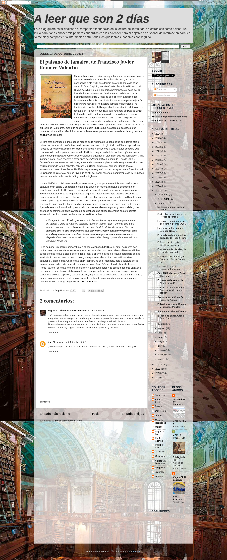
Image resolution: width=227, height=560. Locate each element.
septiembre (164, 324)
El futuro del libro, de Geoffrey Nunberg (168, 243)
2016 (158, 177)
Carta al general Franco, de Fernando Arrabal (171, 215)
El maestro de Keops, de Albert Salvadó (170, 281)
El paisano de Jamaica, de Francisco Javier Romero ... (171, 259)
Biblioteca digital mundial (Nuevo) (169, 116)
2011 (158, 369)
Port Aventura (177, 498)
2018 (158, 168)
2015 (158, 182)
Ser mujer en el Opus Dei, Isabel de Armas (171, 298)
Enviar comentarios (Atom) (69, 420)
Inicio (96, 413)
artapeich (160, 467)
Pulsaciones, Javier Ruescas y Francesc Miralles (172, 305)
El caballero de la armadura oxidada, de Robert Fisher (172, 236)
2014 (158, 186)
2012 (158, 364)
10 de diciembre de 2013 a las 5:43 (85, 310)
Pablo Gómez (159, 439)
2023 (158, 147)
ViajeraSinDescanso (160, 462)
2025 (158, 138)
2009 (158, 377)
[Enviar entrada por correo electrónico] (83, 290)
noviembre (164, 199)
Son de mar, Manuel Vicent (171, 311)
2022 (158, 151)
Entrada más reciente (55, 413)
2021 (158, 155)
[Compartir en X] (95, 290)
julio (160, 332)
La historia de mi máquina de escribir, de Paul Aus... (171, 222)
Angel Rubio (158, 400)
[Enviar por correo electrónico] (89, 290)
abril (160, 346)
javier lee (160, 472)
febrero (162, 354)
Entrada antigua (132, 413)
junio (161, 337)
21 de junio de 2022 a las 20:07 (69, 342)
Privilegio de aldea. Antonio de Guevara (179, 461)
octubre (162, 203)
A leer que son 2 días (91, 18)
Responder (53, 332)
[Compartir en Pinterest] (102, 290)
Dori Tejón (160, 411)
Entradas (161, 89)
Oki (50, 342)
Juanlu (158, 415)
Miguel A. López (57, 310)
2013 (158, 190)
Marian (158, 427)
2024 (158, 142)
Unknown (160, 456)
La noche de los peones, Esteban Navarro (170, 229)
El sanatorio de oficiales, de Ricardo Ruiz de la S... (171, 250)
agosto (162, 328)
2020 (158, 160)
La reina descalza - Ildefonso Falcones (168, 267)
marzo (161, 350)
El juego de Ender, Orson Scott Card (170, 317)
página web (46, 135)
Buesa (158, 406)
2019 (158, 164)
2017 (158, 173)
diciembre (163, 194)
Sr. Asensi (160, 451)
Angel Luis (160, 395)
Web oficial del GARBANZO (166, 120)
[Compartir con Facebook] (98, 290)
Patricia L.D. (159, 446)
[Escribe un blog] (92, 290)
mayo (161, 341)
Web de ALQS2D (161, 112)
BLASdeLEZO (89, 281)
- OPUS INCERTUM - (179, 438)
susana (159, 476)
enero (161, 359)
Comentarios (163, 95)
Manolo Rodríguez (160, 421)
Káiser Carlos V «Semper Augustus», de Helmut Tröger (170, 290)
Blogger (136, 551)
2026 (158, 134)
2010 (158, 373)
